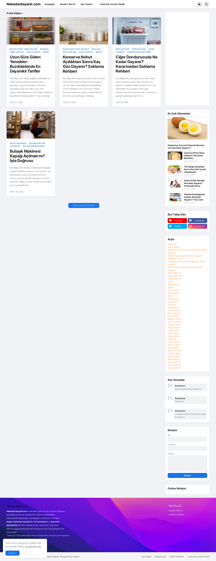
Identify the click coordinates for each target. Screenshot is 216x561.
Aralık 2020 (174, 342)
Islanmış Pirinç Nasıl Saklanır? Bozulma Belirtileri (194, 155)
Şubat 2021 (174, 333)
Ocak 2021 (174, 336)
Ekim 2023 (173, 290)
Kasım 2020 (174, 345)
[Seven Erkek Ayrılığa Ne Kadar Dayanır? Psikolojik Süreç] (175, 183)
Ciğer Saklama (139, 49)
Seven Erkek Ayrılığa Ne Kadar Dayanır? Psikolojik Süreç (194, 183)
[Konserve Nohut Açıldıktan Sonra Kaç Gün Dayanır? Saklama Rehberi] (84, 30)
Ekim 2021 (174, 313)
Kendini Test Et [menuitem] (67, 4)
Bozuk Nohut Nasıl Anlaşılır (76, 49)
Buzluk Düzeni (123, 49)
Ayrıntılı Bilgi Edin (33, 546)
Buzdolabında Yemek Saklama (24, 49)
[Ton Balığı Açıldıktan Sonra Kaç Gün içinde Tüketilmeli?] (175, 169)
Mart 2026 (174, 273)
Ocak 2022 (173, 301)
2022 (171, 296)
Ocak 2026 (174, 278)
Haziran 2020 (175, 353)
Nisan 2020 (174, 359)
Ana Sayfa (146, 556)
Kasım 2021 (174, 310)
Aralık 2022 (173, 299)
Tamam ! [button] (12, 553)
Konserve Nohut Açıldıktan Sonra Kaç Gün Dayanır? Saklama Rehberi (83, 64)
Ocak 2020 (174, 368)
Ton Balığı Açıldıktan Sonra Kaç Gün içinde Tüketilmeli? (195, 169)
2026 (172, 244)
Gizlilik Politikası (176, 556)
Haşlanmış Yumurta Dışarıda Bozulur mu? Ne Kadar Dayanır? (186, 146)
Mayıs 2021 (174, 327)
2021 (171, 304)
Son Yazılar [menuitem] (86, 4)
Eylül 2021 (173, 316)
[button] (199, 4)
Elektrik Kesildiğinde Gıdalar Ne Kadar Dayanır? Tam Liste (194, 197)
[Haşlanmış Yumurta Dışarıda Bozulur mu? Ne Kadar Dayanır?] (187, 128)
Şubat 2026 (175, 276)
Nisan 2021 (173, 330)
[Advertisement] (187, 59)
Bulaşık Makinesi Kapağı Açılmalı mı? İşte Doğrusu (27, 156)
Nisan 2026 (174, 247)
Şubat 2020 (174, 365)
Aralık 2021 (173, 307)
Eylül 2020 (173, 347)
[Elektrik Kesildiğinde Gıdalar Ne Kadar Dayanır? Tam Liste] (175, 197)
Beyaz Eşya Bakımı (18, 143)
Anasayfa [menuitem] (50, 4)
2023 (171, 287)
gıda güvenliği (34, 52)
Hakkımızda (160, 556)
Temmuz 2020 (175, 350)
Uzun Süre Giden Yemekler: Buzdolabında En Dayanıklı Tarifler (25, 64)
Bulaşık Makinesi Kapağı (34, 146)
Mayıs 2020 (174, 356)
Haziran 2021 (174, 324)
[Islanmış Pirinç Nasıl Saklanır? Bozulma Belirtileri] (175, 156)
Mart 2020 (174, 362)
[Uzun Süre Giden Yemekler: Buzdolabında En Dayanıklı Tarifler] (31, 30)
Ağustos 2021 (175, 319)
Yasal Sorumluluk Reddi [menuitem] (112, 4)
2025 (171, 281)
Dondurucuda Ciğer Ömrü (139, 52)
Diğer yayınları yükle (82, 205)
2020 (172, 339)
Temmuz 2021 (175, 321)
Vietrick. (76, 556)
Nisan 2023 (173, 293)
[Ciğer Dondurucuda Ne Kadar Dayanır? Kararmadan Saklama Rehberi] (136, 30)
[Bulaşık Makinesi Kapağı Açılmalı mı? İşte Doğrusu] (31, 125)
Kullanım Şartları (176, 514)
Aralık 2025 (174, 284)
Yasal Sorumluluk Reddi (198, 556)
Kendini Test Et (176, 510)
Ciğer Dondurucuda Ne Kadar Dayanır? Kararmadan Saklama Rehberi (136, 64)
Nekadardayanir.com (24, 4)
